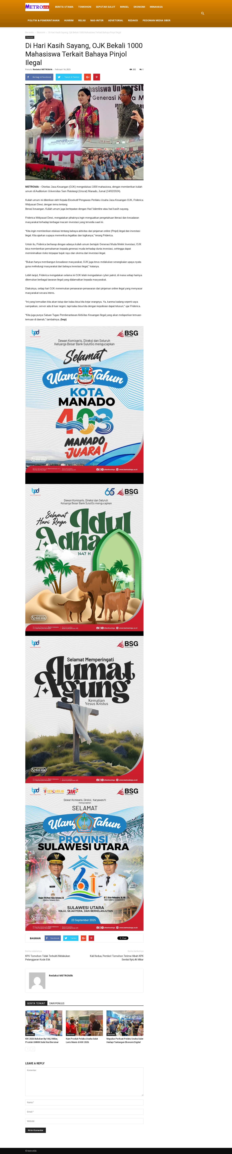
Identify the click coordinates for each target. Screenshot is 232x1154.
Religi (82, 20)
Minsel (124, 6)
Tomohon (84, 6)
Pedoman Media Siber (156, 20)
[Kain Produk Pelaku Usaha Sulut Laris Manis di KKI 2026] (84, 1023)
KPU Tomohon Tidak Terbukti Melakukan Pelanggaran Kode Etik (47, 957)
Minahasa (156, 6)
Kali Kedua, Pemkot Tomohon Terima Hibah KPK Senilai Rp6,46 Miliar (117, 957)
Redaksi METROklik (42, 69)
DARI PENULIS (56, 1003)
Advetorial (115, 20)
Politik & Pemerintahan (43, 20)
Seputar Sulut (105, 6)
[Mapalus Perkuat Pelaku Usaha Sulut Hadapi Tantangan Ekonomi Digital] (125, 1023)
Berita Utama (64, 6)
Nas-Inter (96, 20)
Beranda (29, 32)
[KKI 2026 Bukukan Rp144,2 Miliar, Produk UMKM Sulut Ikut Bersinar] (43, 1023)
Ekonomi (139, 6)
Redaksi (133, 20)
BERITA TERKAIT (36, 1003)
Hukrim (69, 20)
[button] (203, 14)
